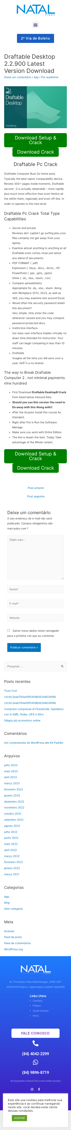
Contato (37, 1000)
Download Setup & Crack (35, 140)
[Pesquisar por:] (35, 666)
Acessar (9, 931)
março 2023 (12, 783)
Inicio (36, 1015)
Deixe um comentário (17, 77)
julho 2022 (10, 831)
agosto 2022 (12, 825)
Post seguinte (36, 496)
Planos (37, 1005)
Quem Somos (41, 1010)
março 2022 (12, 856)
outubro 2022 (12, 813)
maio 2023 (11, 771)
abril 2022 (10, 850)
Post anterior (36, 487)
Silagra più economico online (22, 720)
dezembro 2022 (14, 801)
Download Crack (35, 152)
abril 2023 (10, 777)
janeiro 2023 (12, 795)
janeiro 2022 (12, 868)
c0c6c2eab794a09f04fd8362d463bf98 (30, 696)
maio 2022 (11, 843)
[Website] (35, 618)
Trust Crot (10, 690)
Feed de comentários (17, 943)
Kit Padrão (56, 742)
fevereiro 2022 (13, 862)
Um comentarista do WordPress (24, 742)
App (36, 77)
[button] (35, 24)
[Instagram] (32, 1089)
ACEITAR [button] (19, 1118)
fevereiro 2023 (13, 789)
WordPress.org (13, 949)
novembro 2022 (14, 807)
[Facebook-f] (39, 1089)
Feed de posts (13, 937)
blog (6, 902)
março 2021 (11, 874)
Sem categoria (13, 908)
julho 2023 (11, 765)
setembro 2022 (13, 819)
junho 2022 (11, 837)
